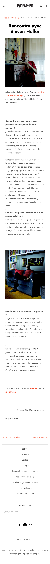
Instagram (34, 388)
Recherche (25, 454)
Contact (25, 459)
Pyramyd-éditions (30, 550)
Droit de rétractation (25, 493)
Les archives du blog (25, 476)
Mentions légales (25, 487)
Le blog (15, 17)
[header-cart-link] (45, 6)
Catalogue (25, 465)
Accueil (7, 17)
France (23, 539)
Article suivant (38, 437)
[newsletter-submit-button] (45, 512)
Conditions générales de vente (25, 482)
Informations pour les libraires (25, 471)
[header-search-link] (41, 6)
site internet (10, 391)
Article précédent (12, 437)
